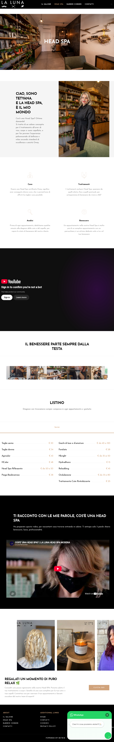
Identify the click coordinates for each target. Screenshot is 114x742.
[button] (107, 715)
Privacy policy (48, 726)
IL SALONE (46, 4)
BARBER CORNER (74, 4)
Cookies (44, 723)
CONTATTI (89, 4)
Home (43, 717)
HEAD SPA (58, 4)
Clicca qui (99, 687)
